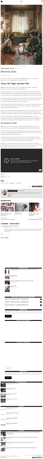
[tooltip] (33, 186)
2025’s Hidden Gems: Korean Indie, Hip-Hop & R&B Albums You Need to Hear (22, 437)
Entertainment (5, 68)
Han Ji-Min (3, 183)
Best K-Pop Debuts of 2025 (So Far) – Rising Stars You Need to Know (20, 442)
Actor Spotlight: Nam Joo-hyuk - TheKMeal (10, 226)
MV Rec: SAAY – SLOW (11, 388)
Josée (7, 183)
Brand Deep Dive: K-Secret (11, 407)
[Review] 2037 (13, 286)
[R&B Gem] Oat (18, 213)
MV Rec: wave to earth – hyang (12, 383)
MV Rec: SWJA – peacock (11, 393)
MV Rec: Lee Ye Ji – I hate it (11, 399)
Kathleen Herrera (6, 75)
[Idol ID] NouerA (13, 275)
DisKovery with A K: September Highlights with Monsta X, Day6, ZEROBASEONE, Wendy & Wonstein (23, 433)
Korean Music (12, 183)
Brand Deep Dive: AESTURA (12, 418)
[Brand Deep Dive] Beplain (11, 423)
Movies (12, 68)
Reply (2, 233)
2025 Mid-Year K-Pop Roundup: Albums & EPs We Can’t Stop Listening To (21, 447)
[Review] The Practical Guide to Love (6, 214)
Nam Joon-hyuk (18, 183)
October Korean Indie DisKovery (34, 214)
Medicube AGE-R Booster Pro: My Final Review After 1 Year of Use (24, 269)
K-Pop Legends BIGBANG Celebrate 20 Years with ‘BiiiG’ (21, 280)
